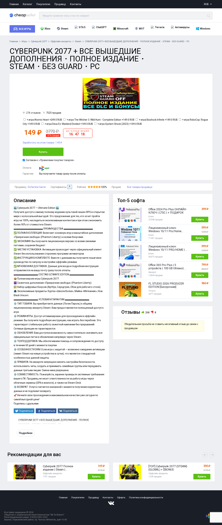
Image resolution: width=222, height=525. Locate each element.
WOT (141, 28)
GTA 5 (82, 27)
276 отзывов (33, 112)
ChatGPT (101, 27)
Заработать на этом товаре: (42, 142)
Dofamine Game (37, 187)
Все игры (25, 29)
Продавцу (60, 4)
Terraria (159, 27)
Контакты (75, 4)
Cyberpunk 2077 (39, 41)
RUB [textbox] (206, 4)
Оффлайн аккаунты (61, 41)
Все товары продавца (139, 187)
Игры (24, 41)
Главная (14, 4)
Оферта (121, 497)
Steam (64, 28)
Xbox (47, 28)
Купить (43, 151)
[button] (212, 454)
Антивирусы (182, 27)
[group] (58, 472)
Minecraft (122, 28)
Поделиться (26, 410)
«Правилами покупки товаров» (56, 160)
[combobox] (208, 4)
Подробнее (25, 433)
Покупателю (43, 4)
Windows (205, 28)
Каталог (27, 4)
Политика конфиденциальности (146, 497)
